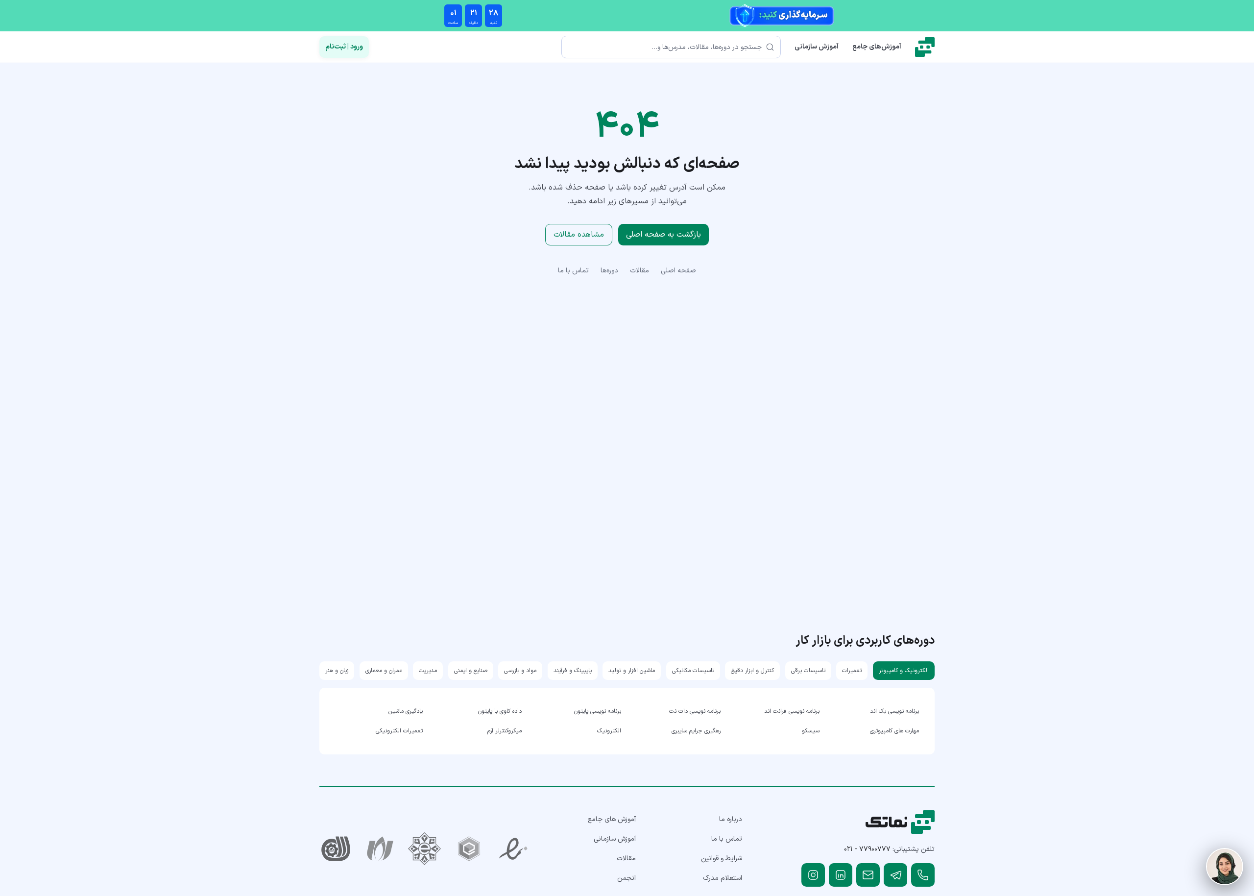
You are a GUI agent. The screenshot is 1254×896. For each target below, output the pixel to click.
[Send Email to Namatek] (868, 875)
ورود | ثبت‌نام (344, 47)
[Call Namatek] (923, 875)
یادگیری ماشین (405, 711)
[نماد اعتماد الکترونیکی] (513, 848)
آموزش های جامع (612, 819)
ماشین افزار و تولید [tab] (631, 670)
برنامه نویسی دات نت (695, 711)
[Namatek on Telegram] (895, 875)
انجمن (626, 878)
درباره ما (730, 819)
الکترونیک (609, 730)
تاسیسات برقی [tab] (808, 670)
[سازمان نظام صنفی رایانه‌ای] (380, 848)
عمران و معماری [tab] (383, 670)
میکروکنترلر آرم (504, 730)
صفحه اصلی (678, 271)
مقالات (639, 271)
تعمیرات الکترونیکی (399, 730)
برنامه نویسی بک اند (894, 711)
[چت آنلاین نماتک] (1224, 866)
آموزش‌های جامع (876, 47)
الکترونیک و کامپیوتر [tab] (904, 670)
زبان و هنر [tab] (336, 670)
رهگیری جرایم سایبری (696, 730)
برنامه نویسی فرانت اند (792, 711)
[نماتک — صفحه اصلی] (925, 47)
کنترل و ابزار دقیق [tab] (752, 670)
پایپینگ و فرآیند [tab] (573, 670)
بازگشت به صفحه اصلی (663, 235)
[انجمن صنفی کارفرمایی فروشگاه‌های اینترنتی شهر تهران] (424, 848)
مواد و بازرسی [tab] (520, 670)
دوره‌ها (609, 271)
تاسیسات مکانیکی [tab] (693, 670)
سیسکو (811, 730)
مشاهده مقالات (579, 235)
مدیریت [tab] (428, 670)
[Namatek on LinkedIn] (840, 875)
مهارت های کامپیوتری (894, 730)
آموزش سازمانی (817, 47)
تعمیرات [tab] (852, 670)
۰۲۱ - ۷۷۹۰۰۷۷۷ (867, 849)
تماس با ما (573, 271)
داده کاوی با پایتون (500, 711)
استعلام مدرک (722, 878)
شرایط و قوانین (721, 858)
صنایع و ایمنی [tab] (470, 670)
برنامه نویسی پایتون (597, 711)
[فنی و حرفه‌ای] (335, 848)
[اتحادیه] (469, 848)
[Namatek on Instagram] (813, 875)
